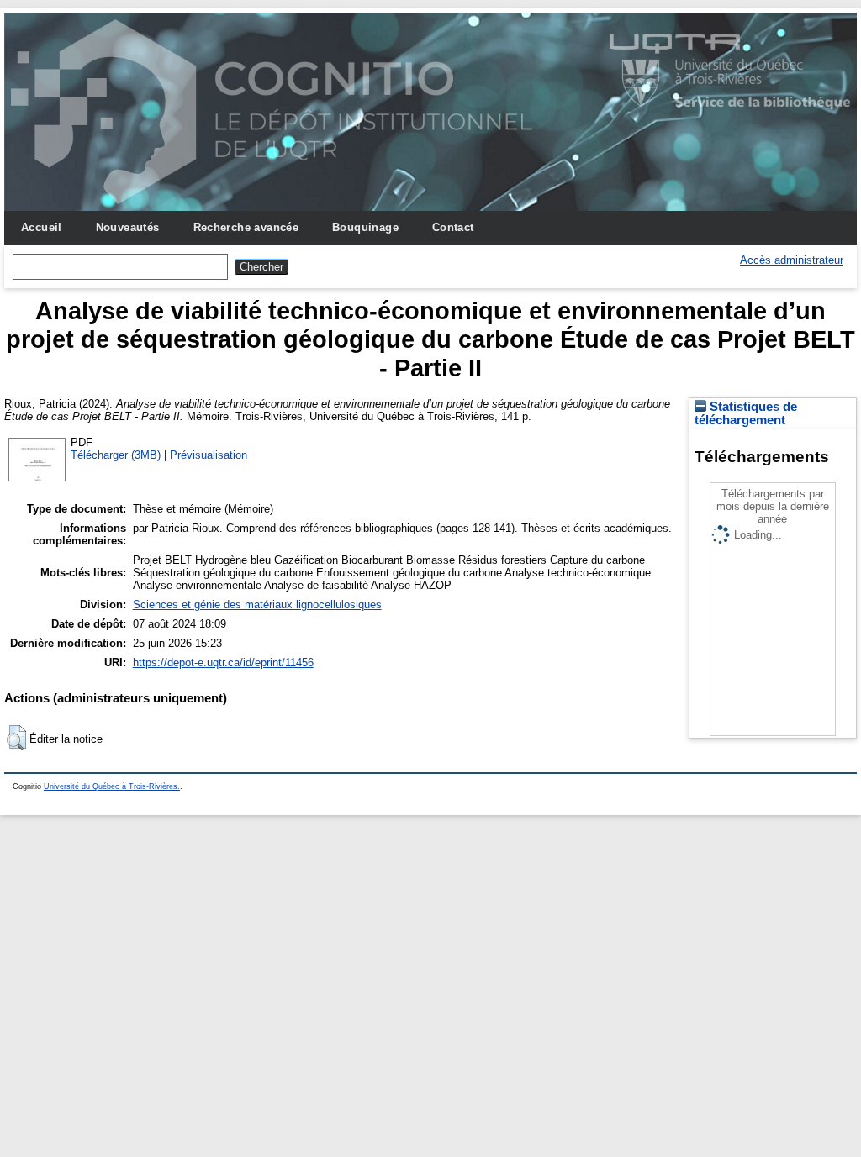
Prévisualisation (208, 455)
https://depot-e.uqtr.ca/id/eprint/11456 (223, 662)
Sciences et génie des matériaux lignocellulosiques (257, 604)
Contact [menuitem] (453, 227)
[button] (16, 737)
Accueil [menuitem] (41, 227)
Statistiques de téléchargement (746, 413)
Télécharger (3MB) (116, 455)
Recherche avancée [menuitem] (246, 227)
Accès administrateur (791, 260)
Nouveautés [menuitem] (128, 227)
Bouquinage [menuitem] (365, 227)
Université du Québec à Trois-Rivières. (112, 786)
